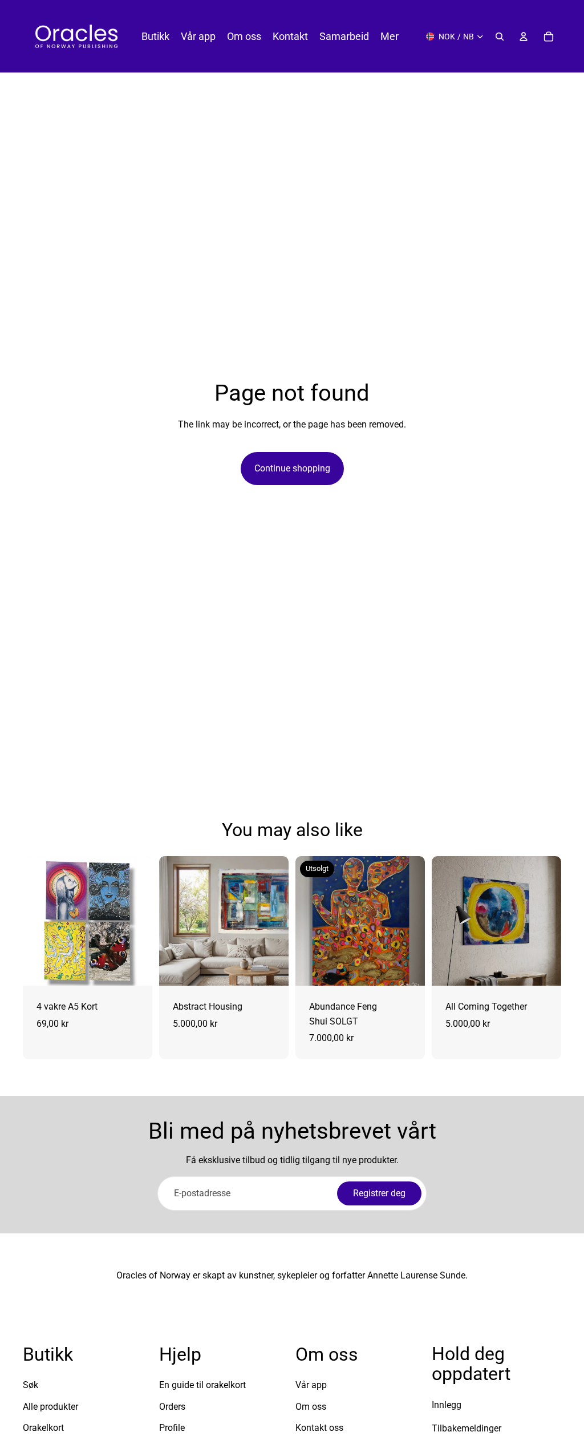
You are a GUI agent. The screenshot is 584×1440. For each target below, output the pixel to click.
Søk (30, 1385)
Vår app (311, 1385)
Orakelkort (43, 1427)
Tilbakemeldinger (466, 1428)
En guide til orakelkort (202, 1385)
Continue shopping (292, 468)
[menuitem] (389, 36)
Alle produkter (50, 1406)
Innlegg (446, 1404)
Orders (172, 1406)
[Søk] (499, 36)
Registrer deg (379, 1193)
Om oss (310, 1406)
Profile (172, 1427)
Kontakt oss (319, 1427)
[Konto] (523, 36)
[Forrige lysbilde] (35, 921)
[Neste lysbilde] (139, 921)
